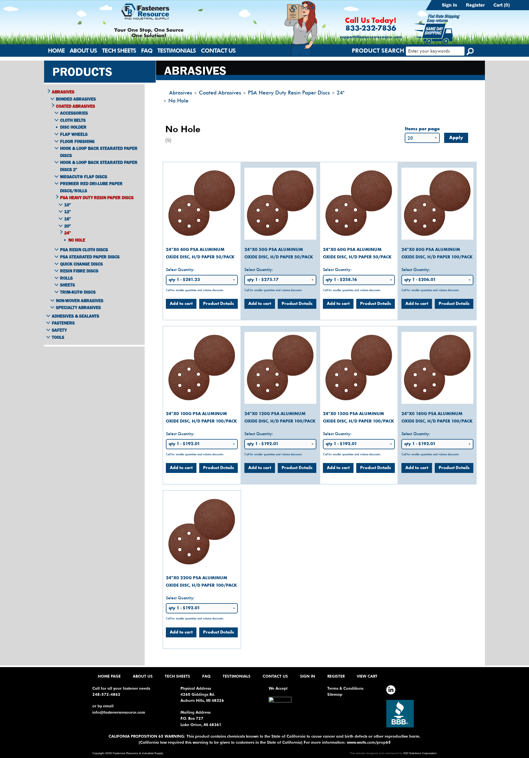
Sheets (67, 284)
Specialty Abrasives (78, 307)
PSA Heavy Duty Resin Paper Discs (97, 197)
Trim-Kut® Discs (78, 291)
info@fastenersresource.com (118, 712)
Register (475, 5)
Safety (59, 329)
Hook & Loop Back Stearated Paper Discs (98, 152)
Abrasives (63, 91)
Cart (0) (501, 5)
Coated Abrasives (75, 106)
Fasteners (63, 322)
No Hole (76, 239)
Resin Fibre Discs (79, 270)
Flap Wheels (74, 134)
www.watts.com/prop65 (369, 742)
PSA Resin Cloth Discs (84, 249)
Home (56, 50)
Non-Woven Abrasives (79, 300)
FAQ (146, 50)
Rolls (66, 277)
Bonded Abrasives (76, 98)
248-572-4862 (106, 694)
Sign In (449, 5)
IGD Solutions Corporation (420, 753)
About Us (83, 50)
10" (67, 204)
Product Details (218, 304)
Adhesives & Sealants (75, 315)
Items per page (422, 129)
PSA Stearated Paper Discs (90, 256)
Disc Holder (73, 126)
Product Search (378, 50)
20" (67, 225)
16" (67, 218)
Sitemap (334, 694)
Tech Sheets (119, 50)
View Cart (367, 676)
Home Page (109, 676)
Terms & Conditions (345, 688)
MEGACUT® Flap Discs (83, 176)
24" (67, 232)
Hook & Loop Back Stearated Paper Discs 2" (98, 166)
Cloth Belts (73, 120)
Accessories (74, 112)
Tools (58, 337)
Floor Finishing (77, 141)
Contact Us (218, 50)
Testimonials (176, 50)
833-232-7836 (371, 29)
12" (67, 211)
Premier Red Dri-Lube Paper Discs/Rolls (91, 187)
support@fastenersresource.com (371, 37)
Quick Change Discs (81, 263)
